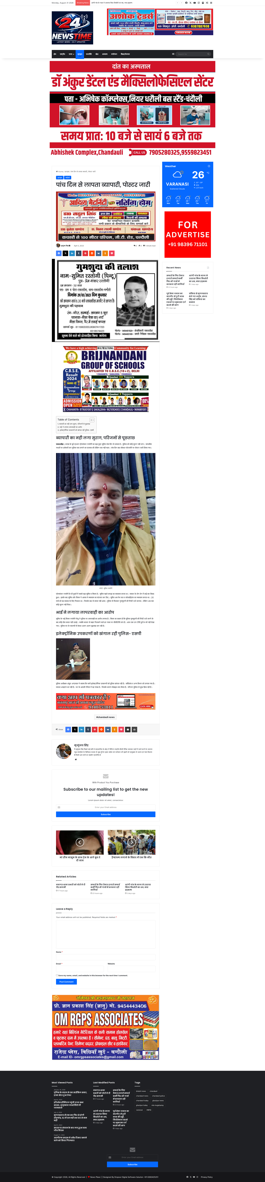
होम (55, 54)
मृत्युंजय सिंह (64, 246)
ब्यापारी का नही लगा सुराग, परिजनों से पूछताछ (74, 424)
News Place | (95, 1177)
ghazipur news (158, 1100)
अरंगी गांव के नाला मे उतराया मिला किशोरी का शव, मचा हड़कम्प (111, 3)
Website (111, 964)
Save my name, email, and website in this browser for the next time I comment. (93, 975)
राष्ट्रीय (62, 54)
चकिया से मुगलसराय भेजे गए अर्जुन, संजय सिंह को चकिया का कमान (198, 298)
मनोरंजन (114, 54)
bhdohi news (141, 1091)
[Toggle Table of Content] (91, 420)
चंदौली (68, 177)
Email (59, 964)
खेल (97, 54)
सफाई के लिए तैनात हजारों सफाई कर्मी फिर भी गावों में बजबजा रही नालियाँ (105, 887)
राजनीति (89, 54)
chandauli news (106, 717)
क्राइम (80, 54)
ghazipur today (142, 1105)
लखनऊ (149, 1110)
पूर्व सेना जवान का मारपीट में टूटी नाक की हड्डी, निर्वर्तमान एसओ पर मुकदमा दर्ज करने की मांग (176, 299)
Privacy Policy (207, 1177)
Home (60, 171)
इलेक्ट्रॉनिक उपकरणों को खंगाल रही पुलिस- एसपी (77, 430)
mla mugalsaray (158, 1105)
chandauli (153, 1091)
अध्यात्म (104, 54)
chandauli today (142, 1100)
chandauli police (158, 1096)
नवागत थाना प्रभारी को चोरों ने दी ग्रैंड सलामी (70, 886)
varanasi (139, 1110)
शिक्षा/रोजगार (125, 54)
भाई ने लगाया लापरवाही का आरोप (71, 427)
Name (59, 952)
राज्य (70, 54)
